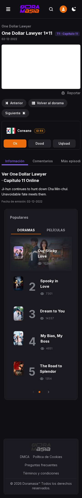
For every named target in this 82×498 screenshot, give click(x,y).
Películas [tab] (56, 230)
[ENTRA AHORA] (63, 9)
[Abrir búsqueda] (51, 9)
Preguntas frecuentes (41, 465)
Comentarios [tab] (43, 161)
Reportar (73, 93)
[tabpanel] (41, 315)
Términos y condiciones (41, 473)
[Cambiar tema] (74, 9)
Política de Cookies (47, 457)
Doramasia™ (31, 483)
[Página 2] (43, 392)
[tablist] (41, 230)
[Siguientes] (48, 392)
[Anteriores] (33, 392)
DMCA (24, 457)
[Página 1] (39, 392)
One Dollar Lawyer (16, 26)
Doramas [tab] (26, 230)
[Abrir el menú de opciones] (8, 9)
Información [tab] (14, 161)
